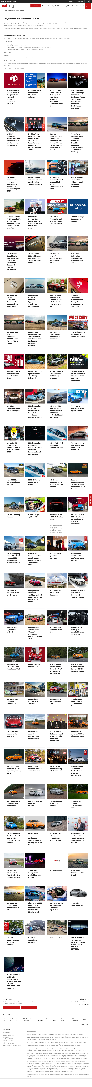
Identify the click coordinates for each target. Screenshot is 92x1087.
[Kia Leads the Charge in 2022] (78, 893)
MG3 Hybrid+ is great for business (55, 556)
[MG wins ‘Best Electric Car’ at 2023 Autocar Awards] (78, 689)
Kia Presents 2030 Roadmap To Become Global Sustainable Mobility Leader (35, 907)
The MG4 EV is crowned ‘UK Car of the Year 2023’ (77, 734)
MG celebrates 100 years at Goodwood (55, 592)
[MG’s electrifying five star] (14, 504)
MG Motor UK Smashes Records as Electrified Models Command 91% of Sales (57, 183)
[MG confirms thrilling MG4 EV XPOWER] (35, 689)
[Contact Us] (86, 6)
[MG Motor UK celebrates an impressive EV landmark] (57, 322)
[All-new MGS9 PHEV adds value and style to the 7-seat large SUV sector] (35, 243)
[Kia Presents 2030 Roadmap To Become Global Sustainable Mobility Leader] (35, 893)
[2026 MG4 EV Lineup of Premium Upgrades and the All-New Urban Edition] (35, 285)
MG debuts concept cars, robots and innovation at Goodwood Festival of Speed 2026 (13, 184)
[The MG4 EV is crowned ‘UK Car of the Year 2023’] (78, 721)
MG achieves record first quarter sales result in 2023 (33, 735)
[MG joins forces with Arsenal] (35, 654)
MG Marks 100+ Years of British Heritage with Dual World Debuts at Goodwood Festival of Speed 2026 (56, 98)
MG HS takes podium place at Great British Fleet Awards (56, 483)
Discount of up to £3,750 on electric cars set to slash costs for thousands (78, 375)
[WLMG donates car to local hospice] (35, 927)
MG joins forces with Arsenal (34, 665)
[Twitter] (88, 1)
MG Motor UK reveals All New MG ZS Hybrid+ (13, 592)
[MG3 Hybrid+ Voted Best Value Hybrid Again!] (78, 396)
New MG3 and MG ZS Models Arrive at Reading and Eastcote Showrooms (78, 519)
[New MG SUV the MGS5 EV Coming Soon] (57, 504)
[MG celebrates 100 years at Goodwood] (57, 580)
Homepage (18, 10)
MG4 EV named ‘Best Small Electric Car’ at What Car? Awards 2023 (77, 770)
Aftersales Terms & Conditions (42, 1019)
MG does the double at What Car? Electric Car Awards (77, 557)
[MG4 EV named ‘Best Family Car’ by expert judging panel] (14, 756)
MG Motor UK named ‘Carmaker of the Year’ (77, 804)
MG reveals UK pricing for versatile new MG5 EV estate (55, 837)
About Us (11, 1019)
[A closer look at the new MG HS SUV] (57, 689)
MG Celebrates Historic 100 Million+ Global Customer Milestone (77, 182)
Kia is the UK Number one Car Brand (77, 873)
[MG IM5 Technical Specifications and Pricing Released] (35, 361)
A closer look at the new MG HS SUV (56, 701)
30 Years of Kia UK (57, 938)
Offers (35, 6)
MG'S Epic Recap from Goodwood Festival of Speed (13, 408)
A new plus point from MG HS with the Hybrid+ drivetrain (77, 446)
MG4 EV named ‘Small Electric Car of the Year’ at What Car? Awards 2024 (56, 668)
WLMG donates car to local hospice (34, 940)
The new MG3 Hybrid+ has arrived (12, 629)
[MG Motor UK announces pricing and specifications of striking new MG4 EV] (35, 823)
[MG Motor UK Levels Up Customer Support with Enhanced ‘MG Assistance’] (14, 285)
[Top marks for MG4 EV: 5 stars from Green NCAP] (14, 654)
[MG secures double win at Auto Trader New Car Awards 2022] (14, 860)
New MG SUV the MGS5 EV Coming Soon (56, 517)
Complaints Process (64, 1019)
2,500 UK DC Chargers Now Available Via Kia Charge (34, 874)
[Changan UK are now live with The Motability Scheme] (35, 80)
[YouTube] (85, 1005)
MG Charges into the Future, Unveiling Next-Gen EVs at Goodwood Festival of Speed (35, 411)
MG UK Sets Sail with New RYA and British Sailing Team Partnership (35, 181)
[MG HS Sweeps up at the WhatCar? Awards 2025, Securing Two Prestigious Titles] (14, 543)
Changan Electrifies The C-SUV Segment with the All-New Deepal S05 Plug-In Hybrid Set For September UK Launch (56, 142)
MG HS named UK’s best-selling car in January (35, 768)
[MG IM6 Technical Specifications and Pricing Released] (57, 361)
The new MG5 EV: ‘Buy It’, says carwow (56, 803)
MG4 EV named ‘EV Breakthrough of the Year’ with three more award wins (56, 736)
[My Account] (89, 6)
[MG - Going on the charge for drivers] (35, 791)
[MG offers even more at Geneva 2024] (57, 617)
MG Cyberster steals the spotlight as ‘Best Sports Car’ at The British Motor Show (35, 596)
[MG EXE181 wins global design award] (35, 470)
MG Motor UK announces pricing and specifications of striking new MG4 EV (35, 839)
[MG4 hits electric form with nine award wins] (14, 791)
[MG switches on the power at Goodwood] (14, 689)
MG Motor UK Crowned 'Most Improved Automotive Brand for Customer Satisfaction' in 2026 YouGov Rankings (77, 143)
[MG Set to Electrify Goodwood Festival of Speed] (57, 433)
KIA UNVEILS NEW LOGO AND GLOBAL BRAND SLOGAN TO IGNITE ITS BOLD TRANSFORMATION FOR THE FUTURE (14, 981)
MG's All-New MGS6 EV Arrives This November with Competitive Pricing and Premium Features (35, 339)
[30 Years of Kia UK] (57, 927)
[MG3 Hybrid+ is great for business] (57, 543)
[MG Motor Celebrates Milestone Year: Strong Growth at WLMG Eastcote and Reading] (78, 285)
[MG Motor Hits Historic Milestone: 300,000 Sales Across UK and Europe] (14, 322)
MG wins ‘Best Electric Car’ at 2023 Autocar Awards (77, 702)
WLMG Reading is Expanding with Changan (77, 219)
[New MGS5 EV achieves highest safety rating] (14, 470)
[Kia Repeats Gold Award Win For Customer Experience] (57, 893)
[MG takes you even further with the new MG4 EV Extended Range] (78, 654)
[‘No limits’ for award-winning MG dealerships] (57, 756)
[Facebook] (85, 1)
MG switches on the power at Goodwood (13, 701)
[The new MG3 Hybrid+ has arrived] (14, 617)
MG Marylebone (56, 871)
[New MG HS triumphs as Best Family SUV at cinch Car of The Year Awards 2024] (35, 543)
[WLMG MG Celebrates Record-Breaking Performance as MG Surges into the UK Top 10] (14, 124)
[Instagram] (90, 1)
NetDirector (6, 1080)
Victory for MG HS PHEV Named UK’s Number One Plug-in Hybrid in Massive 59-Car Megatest (14, 222)
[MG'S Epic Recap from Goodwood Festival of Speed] (14, 396)
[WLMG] (7, 6)
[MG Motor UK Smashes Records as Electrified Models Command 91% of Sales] (57, 167)
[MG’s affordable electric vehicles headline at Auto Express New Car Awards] (78, 823)
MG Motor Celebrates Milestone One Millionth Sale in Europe (77, 258)
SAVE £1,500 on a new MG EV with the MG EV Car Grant (13, 374)
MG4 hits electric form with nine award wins (13, 803)
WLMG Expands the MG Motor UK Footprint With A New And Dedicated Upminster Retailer (13, 97)
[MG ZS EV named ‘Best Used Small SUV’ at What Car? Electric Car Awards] (14, 823)
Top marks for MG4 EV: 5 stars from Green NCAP (13, 666)
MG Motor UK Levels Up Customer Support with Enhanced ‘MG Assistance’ (12, 300)
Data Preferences (75, 1019)
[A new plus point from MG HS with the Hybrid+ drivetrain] (78, 433)
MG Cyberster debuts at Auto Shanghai (12, 734)
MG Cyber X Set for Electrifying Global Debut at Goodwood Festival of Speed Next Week (56, 411)
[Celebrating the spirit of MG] (35, 504)
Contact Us (18, 1019)
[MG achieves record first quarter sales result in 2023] (35, 721)
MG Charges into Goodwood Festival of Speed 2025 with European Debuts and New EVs (35, 448)
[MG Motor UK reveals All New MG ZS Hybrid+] (14, 580)
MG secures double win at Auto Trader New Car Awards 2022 (13, 874)
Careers (84, 1019)
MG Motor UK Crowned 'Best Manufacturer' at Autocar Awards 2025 (13, 447)
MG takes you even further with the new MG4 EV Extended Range (77, 667)
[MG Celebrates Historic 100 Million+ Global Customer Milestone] (78, 167)
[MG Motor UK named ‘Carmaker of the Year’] (78, 791)
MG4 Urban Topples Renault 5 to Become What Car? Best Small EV (57, 221)
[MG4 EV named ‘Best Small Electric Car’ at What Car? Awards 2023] (78, 756)
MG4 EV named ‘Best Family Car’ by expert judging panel (14, 769)
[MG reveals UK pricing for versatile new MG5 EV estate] (57, 823)
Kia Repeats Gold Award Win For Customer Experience (56, 906)
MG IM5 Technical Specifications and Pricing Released (35, 374)
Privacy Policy (54, 1019)
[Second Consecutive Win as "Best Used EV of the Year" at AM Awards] (78, 470)
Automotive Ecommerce (17, 1080)
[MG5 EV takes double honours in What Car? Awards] (14, 927)
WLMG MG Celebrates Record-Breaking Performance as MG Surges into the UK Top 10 (13, 139)
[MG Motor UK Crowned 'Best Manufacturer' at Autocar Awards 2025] (14, 433)
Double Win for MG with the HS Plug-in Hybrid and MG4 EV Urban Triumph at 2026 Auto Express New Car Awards (35, 142)
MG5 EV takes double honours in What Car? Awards (14, 941)
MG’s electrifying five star (13, 516)
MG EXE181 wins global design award (34, 482)
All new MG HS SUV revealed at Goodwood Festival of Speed (78, 593)
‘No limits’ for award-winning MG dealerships (56, 768)
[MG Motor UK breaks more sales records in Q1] (14, 893)
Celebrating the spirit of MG (34, 516)
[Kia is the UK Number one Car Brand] (78, 860)
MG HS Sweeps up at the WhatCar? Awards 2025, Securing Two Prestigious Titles (13, 558)
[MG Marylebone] (57, 860)
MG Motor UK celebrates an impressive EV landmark (55, 335)
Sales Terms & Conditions (27, 1019)
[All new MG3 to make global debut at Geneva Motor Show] (78, 617)
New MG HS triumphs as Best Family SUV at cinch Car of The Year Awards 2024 (34, 559)
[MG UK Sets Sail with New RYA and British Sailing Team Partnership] (35, 167)
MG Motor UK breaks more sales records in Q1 (13, 906)
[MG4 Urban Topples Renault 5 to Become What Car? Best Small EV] (57, 206)
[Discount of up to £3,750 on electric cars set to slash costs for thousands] (78, 361)
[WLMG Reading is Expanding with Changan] (78, 206)
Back (6, 10)
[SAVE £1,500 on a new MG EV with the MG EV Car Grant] (14, 361)
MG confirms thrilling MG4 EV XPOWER (34, 701)
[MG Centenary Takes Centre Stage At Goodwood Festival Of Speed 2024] (35, 617)
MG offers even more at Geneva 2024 (56, 629)
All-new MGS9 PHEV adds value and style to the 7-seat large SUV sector (34, 258)
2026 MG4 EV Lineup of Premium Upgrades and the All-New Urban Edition (34, 300)
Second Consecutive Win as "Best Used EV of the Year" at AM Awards (78, 484)
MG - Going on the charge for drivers (35, 803)
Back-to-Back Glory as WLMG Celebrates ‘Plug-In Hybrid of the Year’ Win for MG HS (56, 300)
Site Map (5, 1019)
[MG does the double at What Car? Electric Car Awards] (78, 543)
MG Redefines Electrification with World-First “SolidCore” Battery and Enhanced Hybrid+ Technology (13, 261)
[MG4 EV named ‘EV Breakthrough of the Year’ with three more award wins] (57, 721)
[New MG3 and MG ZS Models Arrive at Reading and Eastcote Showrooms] (78, 504)
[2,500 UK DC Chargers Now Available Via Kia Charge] (35, 860)
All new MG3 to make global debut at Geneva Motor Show (77, 630)
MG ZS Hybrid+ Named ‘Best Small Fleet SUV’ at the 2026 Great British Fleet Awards (35, 222)
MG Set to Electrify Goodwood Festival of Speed (57, 445)
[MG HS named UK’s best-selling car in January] (35, 756)
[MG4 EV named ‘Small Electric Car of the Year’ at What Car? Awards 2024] (57, 654)
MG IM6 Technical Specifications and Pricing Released (56, 374)
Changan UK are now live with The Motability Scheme (34, 93)
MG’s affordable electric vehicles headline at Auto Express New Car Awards (77, 838)
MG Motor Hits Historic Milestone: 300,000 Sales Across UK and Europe (12, 337)
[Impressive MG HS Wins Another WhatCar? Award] (78, 322)
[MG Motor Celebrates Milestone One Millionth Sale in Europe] (78, 243)
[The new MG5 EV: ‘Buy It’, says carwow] (57, 791)
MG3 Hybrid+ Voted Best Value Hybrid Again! (77, 408)
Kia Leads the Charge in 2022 (77, 904)
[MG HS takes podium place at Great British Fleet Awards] (57, 470)
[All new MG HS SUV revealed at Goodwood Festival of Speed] (78, 580)
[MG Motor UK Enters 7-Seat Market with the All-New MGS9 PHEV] (57, 243)
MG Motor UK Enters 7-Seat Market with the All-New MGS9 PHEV (56, 258)
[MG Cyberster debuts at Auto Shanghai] (14, 721)
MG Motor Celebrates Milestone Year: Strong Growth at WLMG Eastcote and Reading (78, 300)
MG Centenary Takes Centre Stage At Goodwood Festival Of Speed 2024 (35, 633)
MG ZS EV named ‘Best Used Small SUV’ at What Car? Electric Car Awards (13, 838)
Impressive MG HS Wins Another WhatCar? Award (78, 334)
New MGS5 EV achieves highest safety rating (13, 482)
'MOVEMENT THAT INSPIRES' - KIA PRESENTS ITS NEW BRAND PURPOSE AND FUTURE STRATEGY (78, 943)
